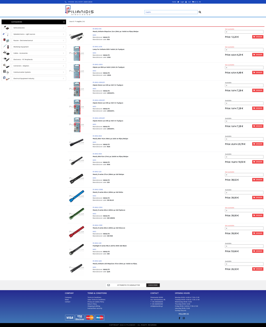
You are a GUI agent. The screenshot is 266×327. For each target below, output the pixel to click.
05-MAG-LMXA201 (99, 82)
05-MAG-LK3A (97, 47)
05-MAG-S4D (97, 243)
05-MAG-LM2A (98, 64)
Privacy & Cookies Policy (96, 302)
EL (197, 2)
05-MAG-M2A (97, 136)
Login (182, 2)
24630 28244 (80, 2)
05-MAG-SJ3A (97, 261)
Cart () (192, 2)
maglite (79, 21)
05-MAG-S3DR (97, 225)
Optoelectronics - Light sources (24, 34)
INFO (94, 35)
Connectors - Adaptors (21, 66)
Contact (67, 302)
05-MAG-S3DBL (98, 189)
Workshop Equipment (21, 47)
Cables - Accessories (21, 53)
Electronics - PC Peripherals (23, 59)
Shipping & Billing (94, 306)
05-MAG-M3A (97, 154)
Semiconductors (19, 28)
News (67, 300)
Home (174, 2)
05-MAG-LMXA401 (99, 118)
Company (68, 297)
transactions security (95, 308)
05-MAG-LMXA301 (99, 100)
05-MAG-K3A (97, 29)
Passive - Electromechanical (23, 40)
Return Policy (92, 304)
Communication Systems (22, 72)
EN (200, 2)
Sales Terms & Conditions (96, 300)
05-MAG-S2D (97, 172)
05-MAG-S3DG (97, 207)
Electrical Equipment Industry (24, 78)
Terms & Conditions (94, 297)
